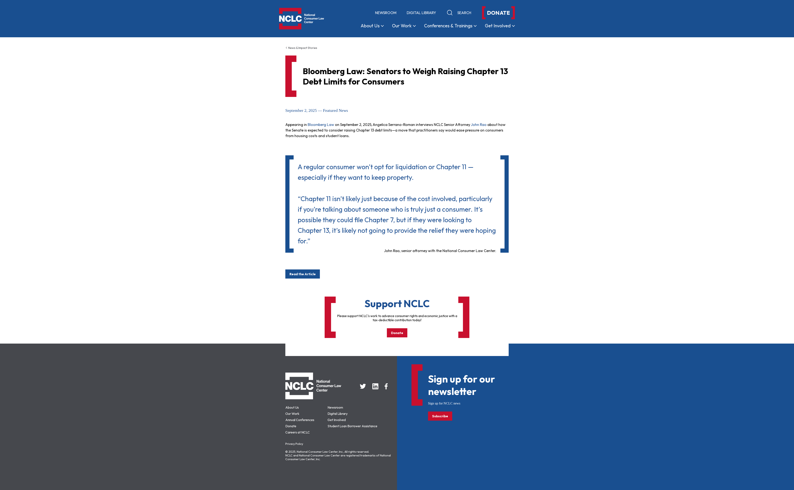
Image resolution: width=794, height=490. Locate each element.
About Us (292, 407)
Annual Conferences (299, 420)
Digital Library (421, 12)
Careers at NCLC (297, 432)
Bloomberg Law (321, 124)
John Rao (479, 124)
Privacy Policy (294, 444)
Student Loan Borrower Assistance (352, 426)
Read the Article (302, 274)
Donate (397, 333)
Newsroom (385, 12)
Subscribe (440, 416)
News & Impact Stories (302, 48)
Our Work (292, 414)
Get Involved (337, 420)
